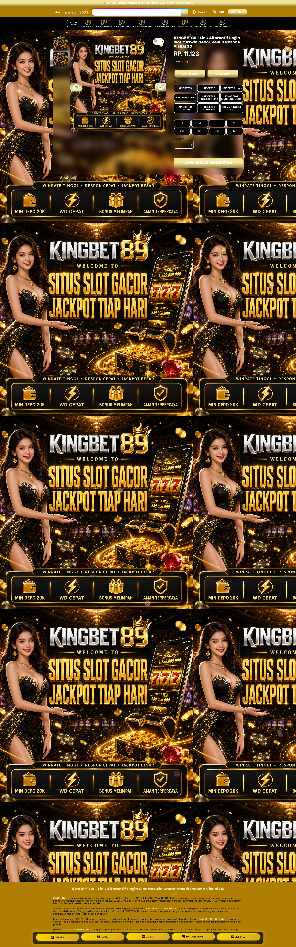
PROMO (60, 936)
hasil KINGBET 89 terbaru (213, 919)
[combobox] (136, 12)
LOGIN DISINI (223, 73)
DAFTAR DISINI (190, 73)
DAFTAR (150, 937)
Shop (58, 12)
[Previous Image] (76, 87)
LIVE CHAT (240, 938)
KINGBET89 (60, 898)
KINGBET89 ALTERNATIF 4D (161, 908)
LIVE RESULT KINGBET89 (208, 162)
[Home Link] (76, 12)
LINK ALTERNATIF (195, 937)
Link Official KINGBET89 (75, 929)
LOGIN (104, 936)
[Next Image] (160, 87)
